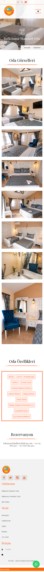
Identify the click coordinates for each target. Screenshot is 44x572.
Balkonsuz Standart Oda (11, 496)
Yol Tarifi (5, 537)
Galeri (4, 526)
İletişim (4, 531)
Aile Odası (5, 502)
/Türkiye (8, 549)
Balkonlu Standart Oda (10, 491)
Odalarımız (37, 48)
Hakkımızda (6, 521)
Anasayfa (27, 48)
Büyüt (22, 81)
